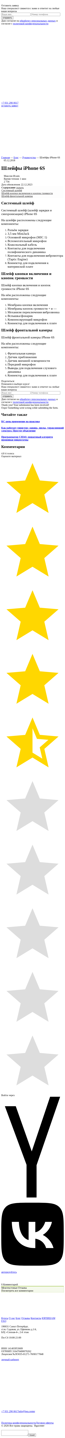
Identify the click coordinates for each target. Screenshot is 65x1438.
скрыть (20, 187)
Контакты (36, 1318)
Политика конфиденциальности (18, 1422)
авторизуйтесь (9, 1272)
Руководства (29, 157)
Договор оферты (45, 1422)
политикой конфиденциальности (30, 23)
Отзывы (25, 1318)
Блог (16, 157)
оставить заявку (9, 105)
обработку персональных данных (38, 20)
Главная (5, 157)
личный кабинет (10, 1359)
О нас (12, 1318)
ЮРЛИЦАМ (48, 1318)
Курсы (4, 1318)
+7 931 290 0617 (9, 102)
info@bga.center (26, 1411)
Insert (32, 1435)
